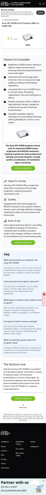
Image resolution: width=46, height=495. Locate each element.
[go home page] (5, 4)
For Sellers (20, 449)
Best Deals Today (20, 454)
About (3, 446)
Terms (3, 463)
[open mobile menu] (43, 3)
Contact (4, 451)
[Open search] (40, 4)
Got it (40, 12)
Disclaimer (5, 468)
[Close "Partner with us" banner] (44, 481)
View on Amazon (23, 168)
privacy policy (5, 16)
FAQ (2, 455)
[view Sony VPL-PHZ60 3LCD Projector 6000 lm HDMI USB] (27, 38)
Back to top (23, 407)
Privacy (3, 459)
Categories (34, 446)
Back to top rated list (11, 20)
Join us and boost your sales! (13, 490)
